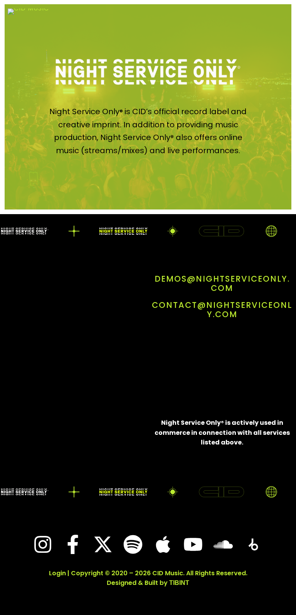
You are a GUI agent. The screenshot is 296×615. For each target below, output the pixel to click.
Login (57, 573)
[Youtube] (193, 544)
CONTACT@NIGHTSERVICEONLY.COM (222, 309)
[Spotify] (133, 544)
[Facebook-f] (72, 544)
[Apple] (163, 544)
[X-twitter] (103, 544)
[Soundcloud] (223, 544)
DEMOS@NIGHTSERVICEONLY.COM (222, 283)
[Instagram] (42, 544)
